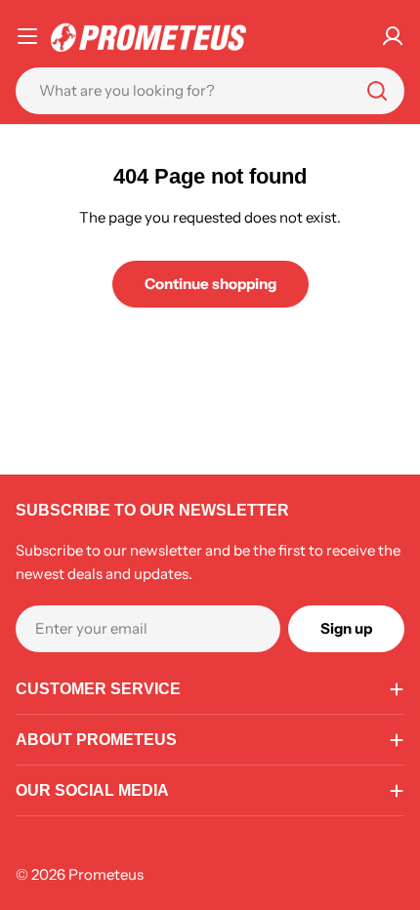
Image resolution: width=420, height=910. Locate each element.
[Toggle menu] (27, 36)
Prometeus (106, 874)
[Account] (392, 36)
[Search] (377, 91)
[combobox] (210, 90)
